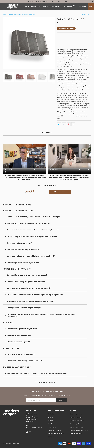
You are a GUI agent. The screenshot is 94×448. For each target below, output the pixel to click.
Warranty (50, 420)
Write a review (59, 192)
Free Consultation (70, 6)
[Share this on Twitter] (59, 124)
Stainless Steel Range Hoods (79, 430)
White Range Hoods (76, 434)
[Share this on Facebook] (64, 124)
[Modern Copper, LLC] (12, 6)
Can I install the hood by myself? (21, 354)
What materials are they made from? (23, 249)
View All (72, 437)
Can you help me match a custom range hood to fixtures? (32, 236)
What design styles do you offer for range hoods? (28, 223)
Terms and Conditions (54, 430)
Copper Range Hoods (77, 420)
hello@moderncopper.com (34, 427)
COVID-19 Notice (53, 437)
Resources (56, 6)
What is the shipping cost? (18, 342)
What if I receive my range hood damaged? (26, 281)
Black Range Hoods (76, 414)
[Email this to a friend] (73, 124)
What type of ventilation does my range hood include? (30, 301)
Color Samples (43, 6)
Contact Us (51, 414)
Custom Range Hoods (77, 427)
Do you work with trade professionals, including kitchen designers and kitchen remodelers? (41, 315)
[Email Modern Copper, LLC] (30, 432)
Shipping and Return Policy (56, 434)
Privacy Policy (52, 427)
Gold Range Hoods (76, 424)
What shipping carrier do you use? (22, 329)
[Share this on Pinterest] (68, 124)
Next (88, 14)
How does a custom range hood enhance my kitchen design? (33, 217)
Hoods (33, 6)
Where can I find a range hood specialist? (25, 361)
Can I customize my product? (19, 243)
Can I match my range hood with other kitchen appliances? (32, 230)
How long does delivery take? (19, 335)
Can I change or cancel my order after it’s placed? (29, 288)
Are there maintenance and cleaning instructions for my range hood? (37, 373)
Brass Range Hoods (76, 417)
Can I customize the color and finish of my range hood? (31, 256)
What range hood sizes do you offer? (23, 262)
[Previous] (4, 43)
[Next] (53, 43)
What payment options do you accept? (24, 308)
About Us (50, 417)
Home (27, 6)
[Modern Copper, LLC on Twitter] (27, 432)
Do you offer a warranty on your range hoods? (27, 275)
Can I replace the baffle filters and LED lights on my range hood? (35, 294)
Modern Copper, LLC (14, 443)
